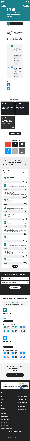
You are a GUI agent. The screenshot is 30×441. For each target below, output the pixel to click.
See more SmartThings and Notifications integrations (15, 304)
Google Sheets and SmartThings (22, 402)
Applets (2, 399)
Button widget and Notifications (22, 409)
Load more (15, 266)
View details (5, 189)
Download (4, 318)
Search (2, 405)
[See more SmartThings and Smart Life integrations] (22, 327)
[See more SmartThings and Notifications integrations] (14, 327)
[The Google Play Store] (18, 431)
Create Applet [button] (15, 287)
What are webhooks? (4, 422)
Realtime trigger (9, 186)
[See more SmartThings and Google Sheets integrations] (14, 331)
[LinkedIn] (11, 437)
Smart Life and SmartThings (22, 399)
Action (8, 215)
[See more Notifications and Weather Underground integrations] (6, 353)
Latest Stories (3, 413)
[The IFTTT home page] (3, 2)
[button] (28, 2)
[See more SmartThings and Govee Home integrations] (6, 331)
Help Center (2, 402)
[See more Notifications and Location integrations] (22, 353)
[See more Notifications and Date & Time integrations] (14, 353)
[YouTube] (15, 437)
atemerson (9, 18)
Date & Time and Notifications (22, 406)
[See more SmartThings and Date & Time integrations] (22, 331)
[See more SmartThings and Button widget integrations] (6, 327)
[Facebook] (8, 437)
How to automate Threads (4, 425)
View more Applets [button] (15, 133)
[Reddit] (22, 437)
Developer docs (3, 408)
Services (2, 396)
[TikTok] (20, 437)
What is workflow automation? (5, 419)
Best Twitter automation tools (5, 416)
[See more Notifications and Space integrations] (14, 356)
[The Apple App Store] (12, 431)
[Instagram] (13, 437)
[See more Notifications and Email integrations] (22, 356)
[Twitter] (17, 437)
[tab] (4, 171)
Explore (2, 394)
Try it (25, 189)
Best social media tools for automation (6, 428)
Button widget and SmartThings (22, 396)
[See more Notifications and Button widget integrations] (6, 356)
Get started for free (15, 375)
